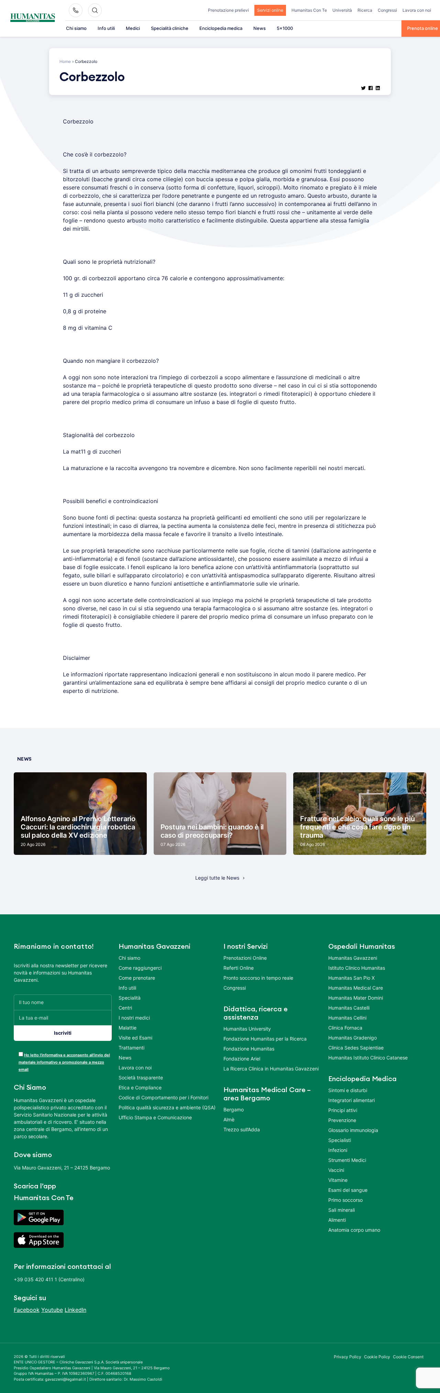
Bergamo (233, 1109)
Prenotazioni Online (245, 958)
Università (342, 10)
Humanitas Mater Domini (355, 998)
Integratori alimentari (351, 1100)
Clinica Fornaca (345, 1028)
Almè (228, 1119)
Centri (125, 1008)
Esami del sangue (347, 1190)
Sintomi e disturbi (347, 1090)
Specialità (130, 998)
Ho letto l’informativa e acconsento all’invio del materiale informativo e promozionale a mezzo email (64, 1062)
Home (65, 61)
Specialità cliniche (169, 28)
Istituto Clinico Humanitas (356, 968)
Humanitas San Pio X (351, 978)
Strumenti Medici (347, 1160)
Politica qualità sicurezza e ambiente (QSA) (167, 1107)
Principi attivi (342, 1110)
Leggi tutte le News (217, 878)
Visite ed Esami (135, 1038)
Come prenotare (137, 978)
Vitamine (338, 1180)
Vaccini (336, 1170)
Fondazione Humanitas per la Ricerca (265, 1039)
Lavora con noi (417, 10)
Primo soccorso (345, 1200)
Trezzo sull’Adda (241, 1129)
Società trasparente (141, 1077)
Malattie (127, 1028)
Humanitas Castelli (349, 1008)
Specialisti (339, 1140)
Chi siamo (76, 28)
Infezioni (337, 1150)
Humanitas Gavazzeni (352, 958)
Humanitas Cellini (347, 1018)
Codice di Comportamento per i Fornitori (163, 1097)
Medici (133, 28)
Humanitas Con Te (309, 10)
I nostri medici (134, 1018)
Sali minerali (341, 1210)
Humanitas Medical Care (355, 988)
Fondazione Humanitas (248, 1049)
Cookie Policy (377, 1356)
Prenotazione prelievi (228, 10)
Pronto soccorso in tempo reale (258, 978)
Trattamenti (131, 1048)
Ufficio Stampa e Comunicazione (155, 1117)
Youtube (52, 1309)
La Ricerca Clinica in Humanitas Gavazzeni (271, 1068)
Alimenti (337, 1220)
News (259, 28)
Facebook (27, 1309)
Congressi (387, 10)
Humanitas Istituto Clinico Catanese (368, 1057)
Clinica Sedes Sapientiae (356, 1048)
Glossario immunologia (353, 1130)
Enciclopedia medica (220, 28)
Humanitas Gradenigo (352, 1038)
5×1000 (285, 28)
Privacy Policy (347, 1356)
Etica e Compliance (140, 1087)
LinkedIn (75, 1309)
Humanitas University (247, 1029)
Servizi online (270, 10)
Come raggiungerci (140, 968)
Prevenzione (342, 1120)
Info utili (106, 28)
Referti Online (238, 968)
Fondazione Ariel (241, 1059)
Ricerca (365, 10)
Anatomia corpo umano (354, 1230)
